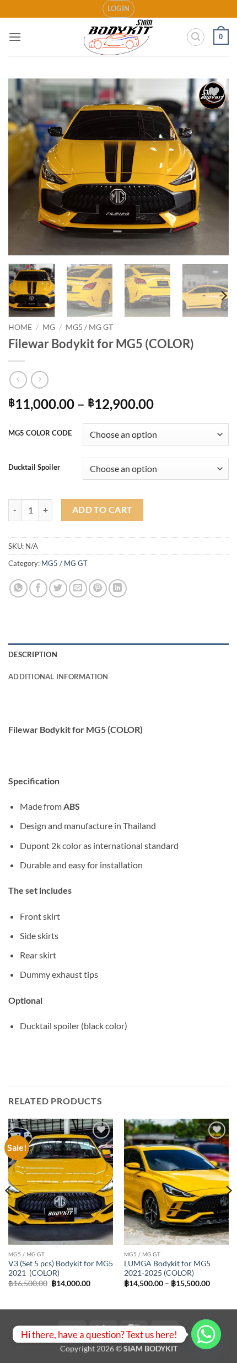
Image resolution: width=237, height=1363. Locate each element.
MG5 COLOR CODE (40, 433)
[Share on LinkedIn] (118, 588)
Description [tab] (32, 654)
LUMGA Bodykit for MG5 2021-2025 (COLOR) (167, 1268)
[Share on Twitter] (58, 588)
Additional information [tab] (58, 676)
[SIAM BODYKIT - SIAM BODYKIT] (118, 37)
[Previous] (26, 167)
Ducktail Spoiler (34, 467)
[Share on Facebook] (38, 588)
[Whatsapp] (206, 1334)
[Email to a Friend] (78, 588)
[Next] (210, 167)
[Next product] (17, 379)
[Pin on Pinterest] (98, 588)
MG (48, 327)
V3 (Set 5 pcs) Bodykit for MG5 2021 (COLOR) (60, 1268)
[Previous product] (39, 379)
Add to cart (102, 510)
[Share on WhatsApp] (18, 588)
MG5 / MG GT (89, 327)
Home (20, 327)
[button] (119, 9)
